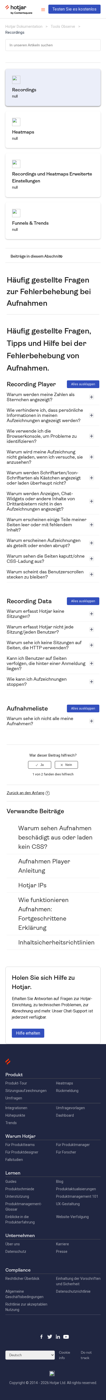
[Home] (18, 13)
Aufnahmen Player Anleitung (44, 866)
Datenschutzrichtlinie (73, 1291)
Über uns (12, 1244)
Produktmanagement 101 (77, 1196)
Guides (10, 1181)
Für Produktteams (20, 1145)
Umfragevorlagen (70, 1108)
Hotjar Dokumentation (23, 26)
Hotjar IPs (32, 885)
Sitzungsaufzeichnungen (26, 1091)
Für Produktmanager (73, 1145)
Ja (42, 765)
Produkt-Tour (16, 1083)
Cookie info (64, 1355)
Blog (59, 1181)
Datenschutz (15, 1251)
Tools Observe (63, 26)
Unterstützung (17, 1196)
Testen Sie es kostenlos (74, 9)
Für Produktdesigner (21, 1152)
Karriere (62, 1244)
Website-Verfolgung (72, 1217)
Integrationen (16, 1108)
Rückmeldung (67, 1091)
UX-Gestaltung (68, 1204)
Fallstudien (14, 1160)
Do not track (86, 1355)
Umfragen (13, 1098)
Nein (68, 765)
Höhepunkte (15, 1115)
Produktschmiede (19, 1189)
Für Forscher (66, 1152)
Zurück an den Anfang (25, 793)
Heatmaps (64, 1083)
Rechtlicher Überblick (22, 1278)
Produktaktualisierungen (76, 1189)
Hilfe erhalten (28, 1033)
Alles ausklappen (83, 384)
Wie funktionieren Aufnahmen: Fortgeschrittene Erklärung (43, 913)
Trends (11, 1123)
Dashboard (65, 1115)
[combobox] (53, 45)
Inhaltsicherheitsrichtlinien (56, 942)
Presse (61, 1251)
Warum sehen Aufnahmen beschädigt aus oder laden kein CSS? (55, 837)
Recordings (14, 32)
